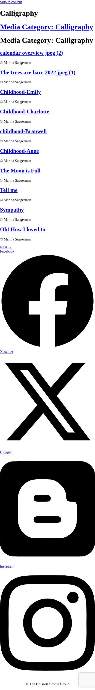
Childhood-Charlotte (24, 112)
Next (6, 247)
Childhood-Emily (20, 92)
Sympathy (12, 210)
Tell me (9, 190)
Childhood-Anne (19, 151)
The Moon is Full (20, 171)
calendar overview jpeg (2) (31, 53)
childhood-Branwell (23, 131)
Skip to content (11, 2)
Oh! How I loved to (22, 229)
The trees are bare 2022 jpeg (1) (37, 72)
